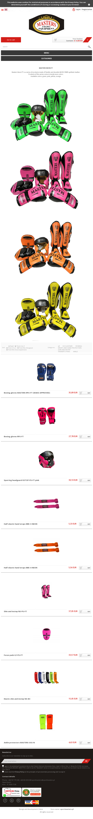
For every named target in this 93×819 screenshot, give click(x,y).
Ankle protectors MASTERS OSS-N (19, 743)
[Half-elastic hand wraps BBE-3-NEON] (46, 503)
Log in (78, 9)
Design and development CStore (31, 809)
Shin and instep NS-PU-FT (15, 611)
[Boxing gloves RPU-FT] (46, 416)
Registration (87, 9)
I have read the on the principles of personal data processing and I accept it (34, 772)
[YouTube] (12, 800)
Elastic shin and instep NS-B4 (17, 699)
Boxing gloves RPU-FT (14, 436)
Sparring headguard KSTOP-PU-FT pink (21, 480)
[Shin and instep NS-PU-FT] (46, 591)
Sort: (3, 347)
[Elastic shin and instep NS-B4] (46, 678)
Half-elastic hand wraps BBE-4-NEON (20, 568)
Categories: (51, 347)
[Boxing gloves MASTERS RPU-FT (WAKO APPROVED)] (46, 372)
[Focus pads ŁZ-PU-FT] (46, 635)
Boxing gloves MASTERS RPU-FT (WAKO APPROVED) (27, 393)
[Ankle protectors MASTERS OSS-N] (46, 722)
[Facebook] (5, 800)
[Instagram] (18, 800)
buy (89, 393)
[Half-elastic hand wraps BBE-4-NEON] (46, 547)
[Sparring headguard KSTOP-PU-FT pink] (46, 460)
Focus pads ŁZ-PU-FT (13, 655)
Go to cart (11, 40)
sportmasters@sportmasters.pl (43, 780)
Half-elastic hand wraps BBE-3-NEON (20, 524)
